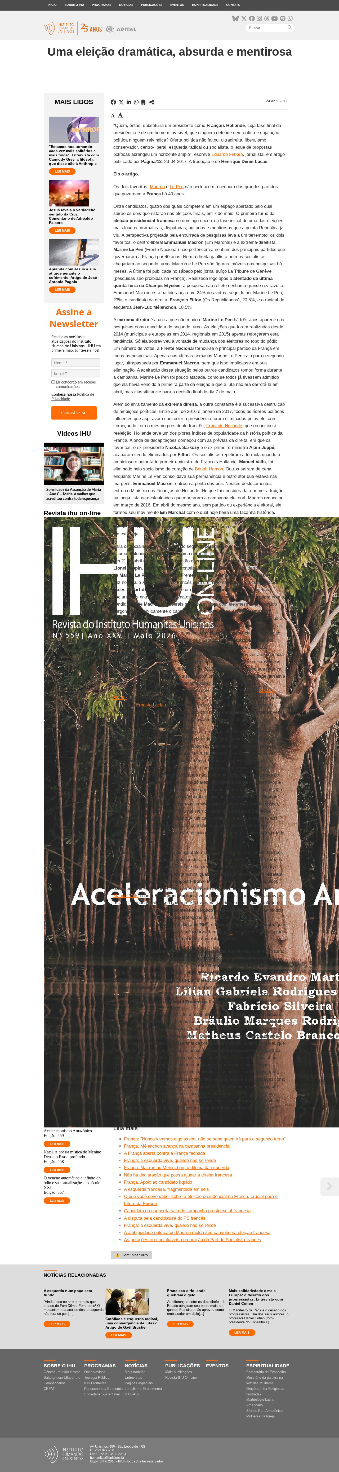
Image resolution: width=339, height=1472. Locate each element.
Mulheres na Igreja (260, 1416)
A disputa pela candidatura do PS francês (165, 1218)
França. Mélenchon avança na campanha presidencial (177, 1146)
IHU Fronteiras (95, 1383)
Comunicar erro (131, 1255)
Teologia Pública (96, 1378)
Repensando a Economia (103, 1389)
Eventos (177, 4)
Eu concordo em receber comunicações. (76, 385)
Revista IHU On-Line (181, 1378)
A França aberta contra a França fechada (164, 1153)
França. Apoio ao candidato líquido (158, 1182)
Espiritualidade (205, 4)
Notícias (126, 4)
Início (52, 4)
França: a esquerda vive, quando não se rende (170, 1160)
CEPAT (49, 1389)
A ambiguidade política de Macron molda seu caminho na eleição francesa (197, 1232)
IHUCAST (132, 1394)
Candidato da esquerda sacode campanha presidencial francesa (187, 1210)
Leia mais (57, 1144)
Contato (233, 4)
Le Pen (177, 186)
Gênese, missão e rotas (62, 1372)
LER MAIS (62, 171)
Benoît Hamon (209, 468)
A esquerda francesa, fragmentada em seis (166, 1189)
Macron (157, 186)
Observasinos (94, 1372)
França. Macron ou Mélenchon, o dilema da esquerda (176, 1167)
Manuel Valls (126, 895)
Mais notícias (135, 1372)
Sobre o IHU (74, 4)
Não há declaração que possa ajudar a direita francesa (178, 1175)
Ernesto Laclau (151, 704)
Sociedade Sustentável (102, 1394)
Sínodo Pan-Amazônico (264, 1411)
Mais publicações (178, 1372)
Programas (101, 4)
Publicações (151, 4)
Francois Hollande (224, 425)
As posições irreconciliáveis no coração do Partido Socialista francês (192, 1239)
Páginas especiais (139, 1383)
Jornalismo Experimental (144, 1389)
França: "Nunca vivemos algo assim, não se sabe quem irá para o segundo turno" (205, 1139)
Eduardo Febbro (227, 154)
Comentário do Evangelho (266, 1372)
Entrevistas (133, 1378)
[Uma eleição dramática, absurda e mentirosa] (151, 102)
